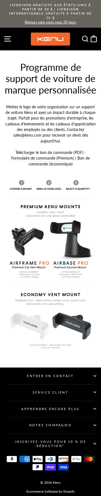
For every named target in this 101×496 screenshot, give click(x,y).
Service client (50, 392)
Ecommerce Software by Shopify (50, 491)
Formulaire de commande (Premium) (42, 158)
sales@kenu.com (27, 135)
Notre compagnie (50, 425)
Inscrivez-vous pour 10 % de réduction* (50, 444)
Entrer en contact (50, 376)
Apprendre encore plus (50, 409)
